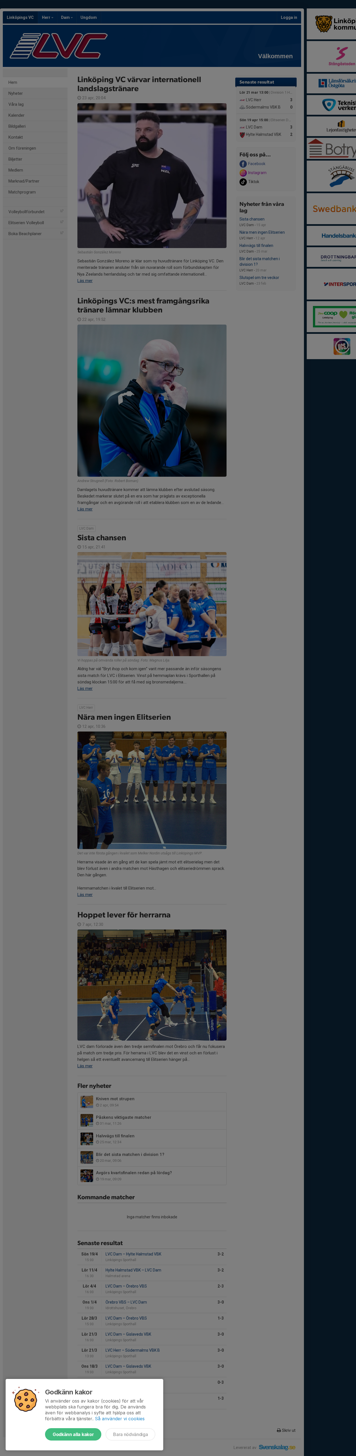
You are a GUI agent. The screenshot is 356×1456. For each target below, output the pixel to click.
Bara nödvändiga (130, 1434)
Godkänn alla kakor (73, 1434)
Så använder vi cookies (120, 1418)
